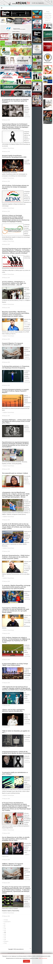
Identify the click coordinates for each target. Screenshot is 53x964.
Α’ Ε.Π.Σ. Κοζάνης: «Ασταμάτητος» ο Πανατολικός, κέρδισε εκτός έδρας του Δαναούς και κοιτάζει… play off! (14, 283)
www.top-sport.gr (20, 953)
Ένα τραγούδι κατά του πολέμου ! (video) (15, 473)
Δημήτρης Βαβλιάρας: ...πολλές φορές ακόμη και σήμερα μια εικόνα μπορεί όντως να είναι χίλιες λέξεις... (16, 421)
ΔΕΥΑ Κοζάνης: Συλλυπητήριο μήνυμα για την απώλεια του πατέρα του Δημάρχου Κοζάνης (15, 187)
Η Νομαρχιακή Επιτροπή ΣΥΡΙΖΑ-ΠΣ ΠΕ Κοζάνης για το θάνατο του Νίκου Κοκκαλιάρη (16, 752)
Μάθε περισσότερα (43, 958)
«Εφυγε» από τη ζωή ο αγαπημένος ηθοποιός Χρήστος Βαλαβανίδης (13, 710)
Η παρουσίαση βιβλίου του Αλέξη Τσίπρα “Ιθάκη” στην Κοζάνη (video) (15, 664)
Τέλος (5, 943)
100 (5, 928)
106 (5, 939)
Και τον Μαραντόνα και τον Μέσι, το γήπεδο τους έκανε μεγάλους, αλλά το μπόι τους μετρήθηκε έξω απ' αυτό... (15, 839)
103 (5, 934)
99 (4, 927)
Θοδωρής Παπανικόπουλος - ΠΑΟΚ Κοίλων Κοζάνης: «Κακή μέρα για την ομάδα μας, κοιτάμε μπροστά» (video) (16, 557)
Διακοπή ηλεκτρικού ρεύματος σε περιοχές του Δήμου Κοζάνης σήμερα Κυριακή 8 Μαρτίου (15, 391)
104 (5, 936)
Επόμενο (6, 941)
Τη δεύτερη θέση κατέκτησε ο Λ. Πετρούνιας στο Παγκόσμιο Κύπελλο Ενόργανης (15, 367)
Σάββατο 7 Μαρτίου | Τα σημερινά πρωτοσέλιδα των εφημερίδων (12, 864)
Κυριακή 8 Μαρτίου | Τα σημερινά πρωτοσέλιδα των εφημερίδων (12, 343)
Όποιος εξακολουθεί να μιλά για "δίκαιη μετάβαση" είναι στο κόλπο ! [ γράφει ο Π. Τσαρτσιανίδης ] (47, 17)
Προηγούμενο (7, 921)
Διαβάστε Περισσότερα (8, 148)
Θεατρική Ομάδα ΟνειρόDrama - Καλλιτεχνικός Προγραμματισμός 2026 (14, 156)
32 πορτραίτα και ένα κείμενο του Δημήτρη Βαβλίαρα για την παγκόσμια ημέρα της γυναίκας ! (15, 101)
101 (5, 930)
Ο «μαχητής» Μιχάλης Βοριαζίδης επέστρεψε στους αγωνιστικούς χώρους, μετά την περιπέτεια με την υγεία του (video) (16, 587)
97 (4, 923)
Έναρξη (6, 919)
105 (5, 937)
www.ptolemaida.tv (12, 953)
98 (4, 925)
